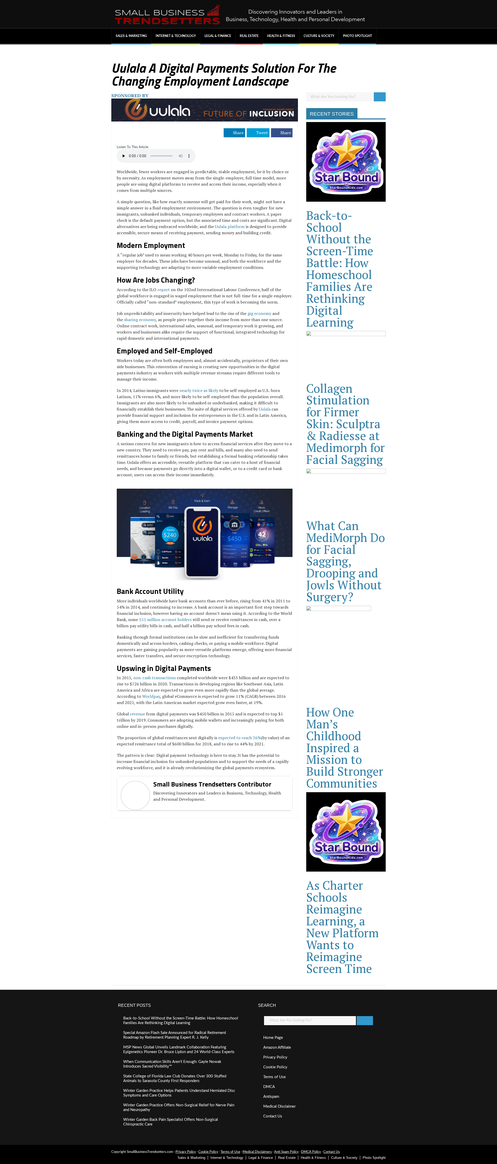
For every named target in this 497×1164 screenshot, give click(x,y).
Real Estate (249, 35)
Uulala (265, 409)
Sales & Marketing (131, 35)
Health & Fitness (281, 35)
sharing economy (140, 319)
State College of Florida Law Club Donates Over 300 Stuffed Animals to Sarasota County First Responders (174, 1078)
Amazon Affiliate (277, 1047)
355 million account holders (165, 619)
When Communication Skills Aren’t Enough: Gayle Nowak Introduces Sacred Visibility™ (172, 1064)
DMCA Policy (311, 1152)
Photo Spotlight (357, 35)
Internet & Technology (176, 35)
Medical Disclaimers (257, 1152)
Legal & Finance (217, 35)
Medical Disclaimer (279, 1106)
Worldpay (151, 696)
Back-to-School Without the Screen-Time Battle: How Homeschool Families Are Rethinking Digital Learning (339, 268)
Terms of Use (274, 1077)
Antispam (271, 1097)
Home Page (273, 1038)
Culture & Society (319, 35)
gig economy (259, 313)
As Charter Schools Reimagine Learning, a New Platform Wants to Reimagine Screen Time (342, 926)
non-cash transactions (154, 678)
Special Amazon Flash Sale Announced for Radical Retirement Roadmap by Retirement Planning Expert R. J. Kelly (174, 1035)
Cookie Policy (275, 1067)
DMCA (269, 1087)
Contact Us (272, 1116)
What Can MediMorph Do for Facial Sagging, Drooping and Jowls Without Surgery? (345, 561)
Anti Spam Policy (286, 1152)
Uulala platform (230, 226)
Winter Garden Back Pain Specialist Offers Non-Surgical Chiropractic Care (170, 1122)
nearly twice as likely (198, 390)
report (163, 289)
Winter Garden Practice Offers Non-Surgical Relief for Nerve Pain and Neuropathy (178, 1107)
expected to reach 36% (239, 737)
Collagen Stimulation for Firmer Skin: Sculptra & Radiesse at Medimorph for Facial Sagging (345, 423)
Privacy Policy (275, 1057)
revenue (137, 714)
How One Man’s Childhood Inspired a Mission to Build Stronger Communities (344, 747)
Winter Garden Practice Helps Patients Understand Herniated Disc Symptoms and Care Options (179, 1093)
